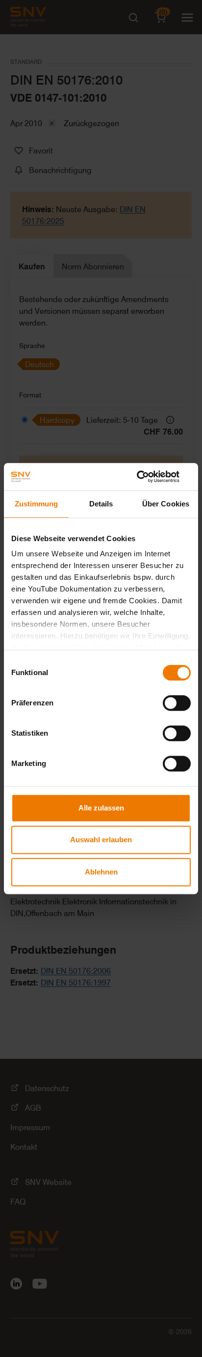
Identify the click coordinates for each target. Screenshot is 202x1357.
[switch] (177, 703)
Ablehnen (101, 872)
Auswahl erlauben (101, 839)
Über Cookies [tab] (165, 504)
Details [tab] (101, 504)
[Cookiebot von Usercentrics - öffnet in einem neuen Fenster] (148, 476)
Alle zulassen (101, 808)
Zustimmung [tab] (36, 504)
